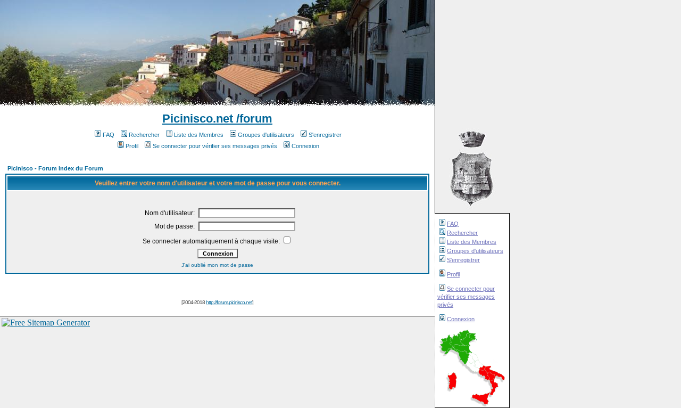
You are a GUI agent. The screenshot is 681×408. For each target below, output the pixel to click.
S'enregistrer (463, 260)
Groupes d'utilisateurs (475, 251)
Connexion (461, 319)
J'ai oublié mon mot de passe (217, 265)
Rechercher (462, 233)
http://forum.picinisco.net (229, 302)
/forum (252, 118)
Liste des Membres (471, 242)
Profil (453, 274)
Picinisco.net (197, 118)
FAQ (453, 224)
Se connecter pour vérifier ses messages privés (466, 296)
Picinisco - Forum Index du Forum (55, 168)
